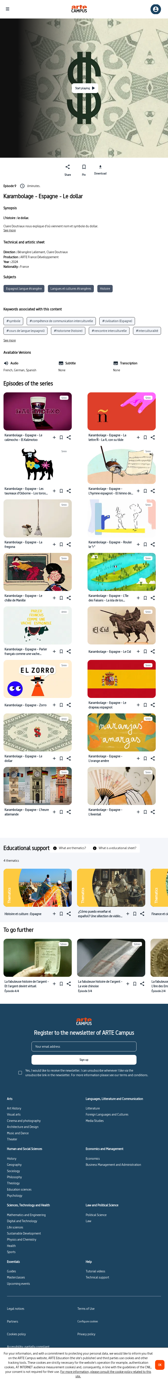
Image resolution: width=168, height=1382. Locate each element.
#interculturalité (147, 330)
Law (88, 1221)
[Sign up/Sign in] (155, 9)
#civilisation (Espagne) (117, 321)
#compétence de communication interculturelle (61, 321)
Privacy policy (86, 1334)
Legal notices (15, 1308)
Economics (93, 1158)
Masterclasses (16, 1277)
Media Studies (95, 1120)
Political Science (96, 1215)
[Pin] (61, 437)
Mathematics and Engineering (26, 1215)
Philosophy (14, 1177)
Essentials (13, 1262)
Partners (12, 1321)
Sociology (13, 1171)
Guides (11, 1271)
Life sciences (15, 1227)
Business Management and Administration (113, 1164)
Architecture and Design (22, 1126)
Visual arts (14, 1114)
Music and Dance (18, 1133)
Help (89, 1262)
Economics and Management (104, 1149)
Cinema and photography (24, 1120)
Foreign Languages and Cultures (107, 1114)
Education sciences (19, 1189)
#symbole (13, 321)
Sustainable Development (24, 1233)
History (11, 1158)
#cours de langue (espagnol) (25, 330)
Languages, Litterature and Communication (114, 1099)
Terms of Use (85, 1308)
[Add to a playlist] (55, 437)
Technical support (97, 1277)
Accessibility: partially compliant (28, 1346)
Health (11, 1245)
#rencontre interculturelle (109, 330)
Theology (13, 1183)
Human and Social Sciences (24, 1149)
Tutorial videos (95, 1271)
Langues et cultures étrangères (71, 288)
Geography (14, 1164)
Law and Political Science (102, 1205)
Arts (9, 1099)
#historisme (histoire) (68, 330)
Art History (14, 1108)
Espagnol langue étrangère (24, 288)
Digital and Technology (22, 1221)
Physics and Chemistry (21, 1239)
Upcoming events (18, 1283)
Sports (11, 1252)
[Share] (68, 437)
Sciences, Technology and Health (28, 1205)
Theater (12, 1139)
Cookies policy (16, 1334)
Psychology (14, 1195)
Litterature (93, 1108)
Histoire (105, 288)
